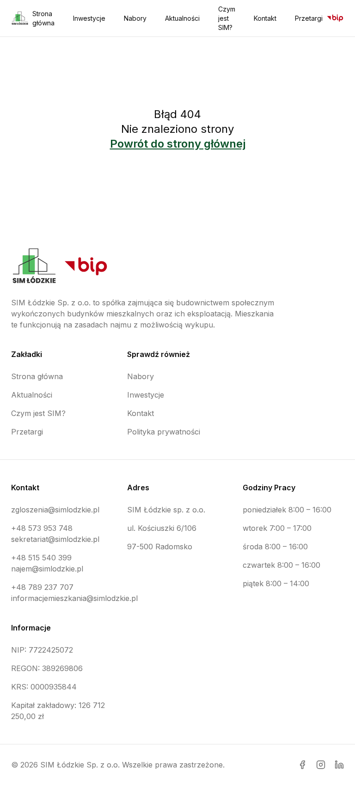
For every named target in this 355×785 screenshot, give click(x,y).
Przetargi (309, 18)
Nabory (135, 18)
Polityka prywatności (163, 431)
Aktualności (182, 18)
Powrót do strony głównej (177, 143)
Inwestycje (89, 18)
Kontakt (265, 18)
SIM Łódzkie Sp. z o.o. (80, 764)
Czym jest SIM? (226, 18)
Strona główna (43, 18)
